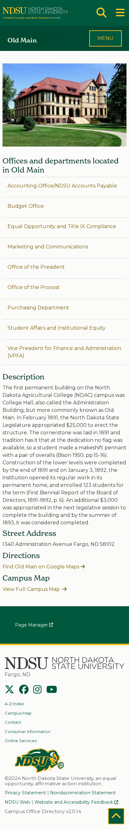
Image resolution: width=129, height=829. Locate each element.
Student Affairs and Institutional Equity (57, 328)
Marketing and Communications (48, 247)
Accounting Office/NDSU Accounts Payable (62, 186)
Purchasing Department (38, 308)
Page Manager (32, 625)
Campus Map (18, 713)
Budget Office (26, 206)
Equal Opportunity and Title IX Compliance (62, 226)
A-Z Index (14, 703)
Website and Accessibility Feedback (74, 802)
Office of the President (36, 267)
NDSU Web (17, 802)
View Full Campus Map (32, 589)
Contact (13, 722)
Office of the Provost (34, 287)
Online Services (21, 740)
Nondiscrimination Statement (83, 793)
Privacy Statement (25, 793)
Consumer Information (27, 731)
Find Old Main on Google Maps (41, 567)
